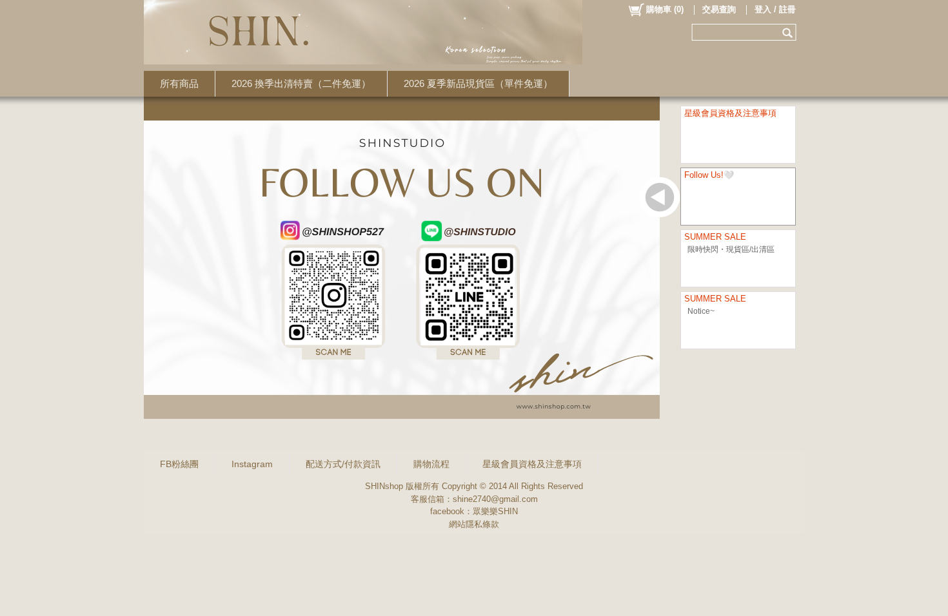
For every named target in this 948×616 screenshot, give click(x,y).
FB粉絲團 (179, 464)
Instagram (252, 464)
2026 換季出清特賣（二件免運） (301, 83)
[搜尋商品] (789, 32)
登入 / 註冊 (775, 9)
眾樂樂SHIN (495, 511)
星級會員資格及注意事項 (532, 464)
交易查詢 (719, 9)
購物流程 (431, 464)
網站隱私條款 (474, 524)
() (665, 9)
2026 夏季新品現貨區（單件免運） (478, 83)
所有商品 (179, 83)
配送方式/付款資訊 (343, 464)
